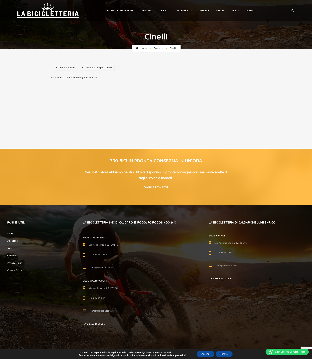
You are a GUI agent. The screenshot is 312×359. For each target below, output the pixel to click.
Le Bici (163, 10)
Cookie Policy (14, 270)
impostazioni (179, 355)
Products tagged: (99, 67)
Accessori (183, 10)
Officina (204, 10)
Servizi (220, 10)
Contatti (251, 10)
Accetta (205, 353)
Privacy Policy (15, 263)
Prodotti (158, 48)
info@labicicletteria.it (102, 267)
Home (144, 48)
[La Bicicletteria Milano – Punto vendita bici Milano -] (48, 10)
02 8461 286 (224, 252)
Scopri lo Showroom (120, 10)
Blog (235, 10)
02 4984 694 (98, 297)
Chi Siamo (146, 10)
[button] (287, 352)
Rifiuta (224, 353)
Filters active (67, 67)
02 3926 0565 (99, 254)
